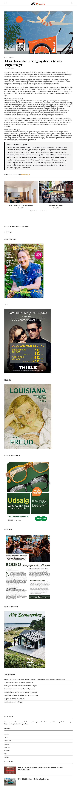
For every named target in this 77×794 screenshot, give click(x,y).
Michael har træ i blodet (56, 205)
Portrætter (7, 740)
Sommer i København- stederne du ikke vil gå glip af (19, 689)
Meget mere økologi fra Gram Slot (14, 698)
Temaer (6, 737)
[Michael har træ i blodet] (56, 192)
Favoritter (7, 747)
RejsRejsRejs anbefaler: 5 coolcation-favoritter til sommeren (21, 695)
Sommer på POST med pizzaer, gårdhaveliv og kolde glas (20, 692)
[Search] (72, 3)
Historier (6, 744)
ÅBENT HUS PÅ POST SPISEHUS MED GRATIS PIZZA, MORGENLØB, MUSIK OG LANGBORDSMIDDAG (34, 679)
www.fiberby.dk (25, 174)
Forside (6, 734)
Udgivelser (7, 750)
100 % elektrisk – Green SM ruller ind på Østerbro (18, 682)
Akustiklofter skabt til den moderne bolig (21, 205)
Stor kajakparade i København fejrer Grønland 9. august (20, 685)
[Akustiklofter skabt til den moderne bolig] (21, 192)
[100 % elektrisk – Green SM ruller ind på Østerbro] (10, 781)
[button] (7, 195)
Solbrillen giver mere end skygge (13, 702)
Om (5, 754)
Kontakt (6, 757)
